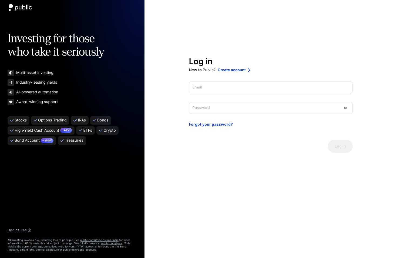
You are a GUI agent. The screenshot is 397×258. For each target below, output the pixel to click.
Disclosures (17, 230)
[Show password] (345, 108)
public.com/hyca (111, 243)
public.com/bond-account (79, 250)
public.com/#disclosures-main (99, 240)
